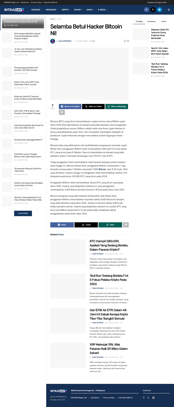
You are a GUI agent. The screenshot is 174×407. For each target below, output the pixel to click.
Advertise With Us (50, 2)
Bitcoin (102, 169)
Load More (23, 213)
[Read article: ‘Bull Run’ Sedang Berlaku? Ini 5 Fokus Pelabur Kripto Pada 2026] (68, 286)
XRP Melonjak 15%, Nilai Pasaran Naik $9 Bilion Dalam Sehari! (109, 349)
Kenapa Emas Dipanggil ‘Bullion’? (28, 140)
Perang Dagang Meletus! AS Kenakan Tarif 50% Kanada (26, 69)
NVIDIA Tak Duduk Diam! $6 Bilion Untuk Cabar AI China (28, 184)
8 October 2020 (82, 41)
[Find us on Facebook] (146, 10)
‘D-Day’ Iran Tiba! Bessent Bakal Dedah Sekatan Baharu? (28, 50)
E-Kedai (101, 10)
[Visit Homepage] (14, 10)
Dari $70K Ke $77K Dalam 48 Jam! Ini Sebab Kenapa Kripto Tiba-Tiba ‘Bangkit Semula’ (109, 314)
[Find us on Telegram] (159, 10)
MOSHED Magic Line (11, 2)
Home (52, 19)
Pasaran (35, 10)
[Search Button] (169, 10)
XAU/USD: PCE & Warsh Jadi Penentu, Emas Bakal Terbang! (27, 112)
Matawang (51, 10)
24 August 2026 (112, 254)
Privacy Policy (36, 2)
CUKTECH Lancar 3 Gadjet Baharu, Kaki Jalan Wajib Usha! (27, 155)
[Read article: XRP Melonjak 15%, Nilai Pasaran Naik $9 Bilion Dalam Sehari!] (68, 355)
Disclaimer (25, 2)
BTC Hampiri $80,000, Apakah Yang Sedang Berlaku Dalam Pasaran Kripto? (27, 36)
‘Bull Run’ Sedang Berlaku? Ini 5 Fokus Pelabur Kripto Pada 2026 (28, 198)
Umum (89, 10)
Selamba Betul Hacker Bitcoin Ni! (20, 21)
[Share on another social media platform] (62, 112)
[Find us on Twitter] (153, 10)
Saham (77, 10)
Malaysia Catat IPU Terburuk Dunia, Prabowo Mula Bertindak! (27, 97)
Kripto (65, 10)
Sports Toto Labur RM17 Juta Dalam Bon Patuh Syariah (26, 83)
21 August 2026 (112, 323)
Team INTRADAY (65, 41)
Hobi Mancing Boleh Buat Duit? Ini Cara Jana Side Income (28, 126)
